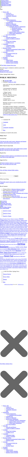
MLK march (15, 244)
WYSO (15, 231)
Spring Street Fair (17, 256)
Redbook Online (10, 50)
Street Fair (8, 256)
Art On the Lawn (14, 240)
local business (13, 263)
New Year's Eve (5, 252)
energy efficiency (3, 269)
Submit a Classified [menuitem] (10, 436)
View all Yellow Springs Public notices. (9, 170)
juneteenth (6, 244)
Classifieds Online (10, 45)
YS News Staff (8, 80)
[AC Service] (3, 201)
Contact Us (8, 13)
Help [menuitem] (7, 411)
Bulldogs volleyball (24, 228)
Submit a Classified (10, 46)
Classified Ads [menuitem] (9, 416)
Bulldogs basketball (14, 233)
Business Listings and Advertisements (17, 30)
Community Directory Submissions (17, 26)
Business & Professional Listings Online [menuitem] (15, 439)
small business (15, 267)
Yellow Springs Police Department (15, 234)
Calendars (5, 58)
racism (18, 260)
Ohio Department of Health (21, 226)
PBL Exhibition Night (3, 238)
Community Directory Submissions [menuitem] (17, 420)
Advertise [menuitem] (5, 442)
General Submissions (11, 20)
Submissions (6, 18)
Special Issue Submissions (12, 25)
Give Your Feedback (11, 34)
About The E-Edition (11, 41)
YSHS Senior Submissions (15, 33)
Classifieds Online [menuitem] (10, 435)
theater (19, 259)
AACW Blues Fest (25, 238)
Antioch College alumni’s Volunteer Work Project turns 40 (13, 191)
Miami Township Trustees (5, 218)
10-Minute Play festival (9, 250)
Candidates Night (23, 252)
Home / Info (6, 12)
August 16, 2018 (12, 82)
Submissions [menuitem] (6, 412)
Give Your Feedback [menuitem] (11, 424)
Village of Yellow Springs (14, 228)
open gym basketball (3, 249)
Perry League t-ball (7, 224)
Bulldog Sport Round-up (10, 220)
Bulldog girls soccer (5, 228)
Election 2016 (2, 250)
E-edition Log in (10, 42)
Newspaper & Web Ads (11, 53)
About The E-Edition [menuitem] (11, 431)
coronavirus (9, 264)
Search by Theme (7, 216)
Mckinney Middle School (21, 220)
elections (18, 250)
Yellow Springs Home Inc (19, 227)
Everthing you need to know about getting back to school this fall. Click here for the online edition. (13, 149)
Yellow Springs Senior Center (22, 231)
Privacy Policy (6, 276)
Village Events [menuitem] (9, 450)
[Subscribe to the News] (4, 0)
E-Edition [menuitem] (5, 429)
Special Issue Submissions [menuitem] (12, 419)
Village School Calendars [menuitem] (12, 451)
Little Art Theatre (13, 223)
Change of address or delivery (13, 38)
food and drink (2, 259)
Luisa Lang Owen (15, 195)
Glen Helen (16, 222)
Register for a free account (6, 71)
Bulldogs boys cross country (17, 235)
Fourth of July (19, 238)
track (4, 266)
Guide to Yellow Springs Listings (16, 32)
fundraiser (14, 252)
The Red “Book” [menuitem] (10, 446)
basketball (8, 266)
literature (2, 261)
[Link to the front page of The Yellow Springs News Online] (8, 65)
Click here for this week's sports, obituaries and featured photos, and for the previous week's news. (13, 142)
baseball (20, 267)
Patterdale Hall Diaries (7, 260)
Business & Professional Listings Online (15, 49)
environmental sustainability (6, 267)
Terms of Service (7, 274)
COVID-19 (20, 263)
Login (4, 124)
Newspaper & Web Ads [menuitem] (11, 443)
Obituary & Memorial (11, 24)
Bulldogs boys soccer (4, 230)
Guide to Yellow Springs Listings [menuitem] (16, 421)
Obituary (25, 267)
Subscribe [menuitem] (5, 425)
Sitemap (5, 279)
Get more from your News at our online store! (13, 156)
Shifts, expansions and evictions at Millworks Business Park (15, 194)
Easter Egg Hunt (10, 244)
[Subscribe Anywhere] (5, 1)
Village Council (5, 233)
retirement (15, 260)
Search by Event (7, 213)
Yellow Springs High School (6, 222)
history (12, 260)
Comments (5, 122)
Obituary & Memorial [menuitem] (11, 417)
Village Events (9, 60)
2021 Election (12, 249)
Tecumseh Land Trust (9, 231)
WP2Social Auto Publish (8, 284)
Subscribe (5, 36)
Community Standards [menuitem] (11, 409)
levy (7, 269)
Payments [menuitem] (5, 447)
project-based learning (11, 261)
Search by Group (7, 210)
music (25, 261)
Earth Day (19, 241)
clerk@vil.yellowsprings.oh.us (10, 114)
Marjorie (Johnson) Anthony (18, 189)
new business (15, 266)
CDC (19, 233)
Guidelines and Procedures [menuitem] (15, 415)
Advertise (5, 52)
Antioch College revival (5, 263)
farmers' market (2, 254)
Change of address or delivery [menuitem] (13, 428)
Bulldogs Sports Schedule (12, 62)
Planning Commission (15, 218)
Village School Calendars (12, 61)
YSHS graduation (23, 240)
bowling (16, 259)
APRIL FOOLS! (16, 264)
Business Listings (7, 48)
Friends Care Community (10, 226)
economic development (23, 266)
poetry (11, 266)
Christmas (23, 250)
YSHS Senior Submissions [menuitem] (15, 423)
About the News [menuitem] (10, 408)
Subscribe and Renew (11, 37)
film (22, 267)
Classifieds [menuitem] (5, 433)
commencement (12, 238)
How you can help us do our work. (8, 164)
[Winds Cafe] (3, 202)
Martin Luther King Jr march (4, 240)
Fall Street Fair (19, 252)
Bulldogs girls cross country (14, 230)
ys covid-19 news (19, 261)
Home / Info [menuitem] (6, 405)
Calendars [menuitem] (5, 448)
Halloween (8, 238)
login (6, 67)
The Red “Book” (10, 56)
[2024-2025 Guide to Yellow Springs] (6, 206)
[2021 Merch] (6, 208)
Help (7, 17)
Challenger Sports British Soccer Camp (13, 254)
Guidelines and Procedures (15, 21)
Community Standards (11, 16)
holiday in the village (21, 247)
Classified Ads (9, 22)
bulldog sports (23, 260)
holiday (18, 249)
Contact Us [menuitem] (8, 407)
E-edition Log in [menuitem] (10, 432)
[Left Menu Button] (14, 403)
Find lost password (4, 70)
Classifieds (5, 44)
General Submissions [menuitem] (11, 413)
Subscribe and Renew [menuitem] (11, 427)
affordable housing (10, 259)
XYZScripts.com (21, 284)
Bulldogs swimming (15, 224)
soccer (5, 261)
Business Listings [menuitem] (7, 437)
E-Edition (5, 40)
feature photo (21, 264)
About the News (10, 14)
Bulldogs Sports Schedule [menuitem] (12, 452)
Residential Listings (16, 28)
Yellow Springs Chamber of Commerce (7, 227)
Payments (5, 57)
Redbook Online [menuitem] (10, 440)
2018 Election (23, 249)
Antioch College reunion (8, 241)
